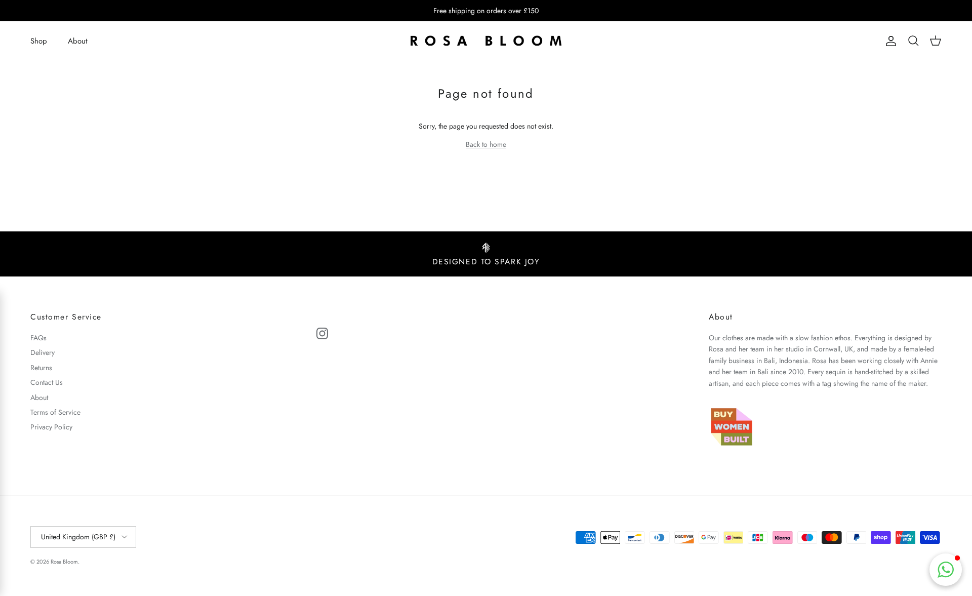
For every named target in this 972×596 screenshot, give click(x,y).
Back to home (486, 144)
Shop (38, 41)
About (78, 41)
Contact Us (46, 382)
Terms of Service (55, 412)
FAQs (38, 338)
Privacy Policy (51, 427)
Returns (41, 368)
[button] (945, 569)
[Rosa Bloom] (486, 41)
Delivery (42, 352)
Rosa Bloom (64, 562)
